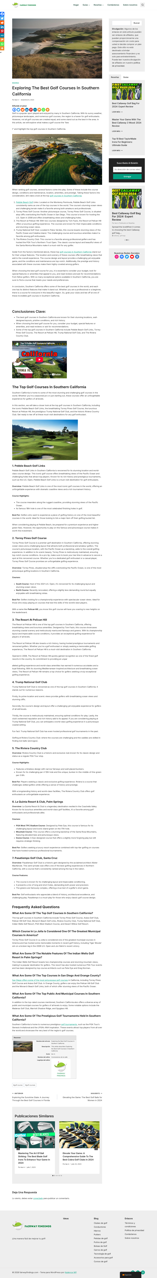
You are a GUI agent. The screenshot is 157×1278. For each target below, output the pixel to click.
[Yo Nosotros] (35, 110)
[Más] (47, 110)
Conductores (100, 1227)
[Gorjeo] (18, 110)
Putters (97, 1234)
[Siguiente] (96, 1147)
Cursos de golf (100, 1261)
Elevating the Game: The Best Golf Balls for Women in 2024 (82, 1097)
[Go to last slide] (18, 1147)
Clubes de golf (100, 1223)
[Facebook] (14, 110)
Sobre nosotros (130, 5)
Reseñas (15, 83)
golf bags (122, 235)
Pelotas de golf (101, 1238)
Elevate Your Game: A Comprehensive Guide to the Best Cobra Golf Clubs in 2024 (78, 1156)
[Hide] (1, 52)
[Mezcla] (39, 110)
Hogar (76, 5)
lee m (17, 100)
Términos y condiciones (130, 1225)
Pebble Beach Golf (24, 202)
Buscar (137, 23)
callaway (116, 235)
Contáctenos (113, 5)
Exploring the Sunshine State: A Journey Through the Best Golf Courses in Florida (31, 1097)
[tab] (52, 1175)
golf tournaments (69, 1024)
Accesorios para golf (103, 1257)
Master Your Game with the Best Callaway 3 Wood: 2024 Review (126, 122)
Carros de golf (100, 1250)
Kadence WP (71, 1272)
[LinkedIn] (27, 110)
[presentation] (35, 1134)
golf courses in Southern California (66, 196)
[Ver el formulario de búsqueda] (142, 5)
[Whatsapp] (43, 110)
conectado (38, 1198)
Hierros (97, 1231)
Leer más (117, 112)
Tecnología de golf (102, 1254)
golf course (17, 1085)
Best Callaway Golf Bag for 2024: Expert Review (126, 216)
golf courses (30, 1085)
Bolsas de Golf (100, 1246)
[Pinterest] (31, 110)
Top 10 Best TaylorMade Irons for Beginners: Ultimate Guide (124, 141)
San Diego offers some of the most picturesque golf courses (40, 980)
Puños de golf (100, 1242)
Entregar (127, 176)
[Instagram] (143, 1272)
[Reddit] (22, 110)
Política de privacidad (134, 1230)
